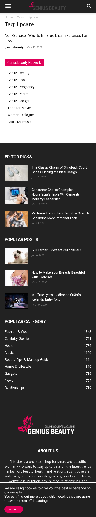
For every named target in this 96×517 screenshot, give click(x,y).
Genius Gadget (18, 101)
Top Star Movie (19, 107)
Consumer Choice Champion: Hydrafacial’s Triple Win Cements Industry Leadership (56, 194)
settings (42, 501)
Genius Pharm (18, 94)
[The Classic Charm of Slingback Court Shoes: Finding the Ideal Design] (16, 173)
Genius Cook (17, 80)
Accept (13, 509)
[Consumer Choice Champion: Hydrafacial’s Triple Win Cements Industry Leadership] (16, 195)
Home (9, 17)
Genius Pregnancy (20, 87)
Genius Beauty (18, 73)
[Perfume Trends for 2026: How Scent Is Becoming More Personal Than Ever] (16, 219)
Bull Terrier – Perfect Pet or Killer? (56, 250)
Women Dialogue (20, 114)
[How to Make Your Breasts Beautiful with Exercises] (16, 278)
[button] (7, 6)
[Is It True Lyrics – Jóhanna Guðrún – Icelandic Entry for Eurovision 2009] (16, 301)
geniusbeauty (14, 47)
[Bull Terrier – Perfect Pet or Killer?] (16, 256)
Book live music (19, 121)
